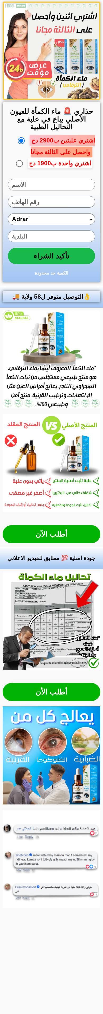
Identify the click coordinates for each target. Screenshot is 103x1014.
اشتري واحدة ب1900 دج (60, 163)
